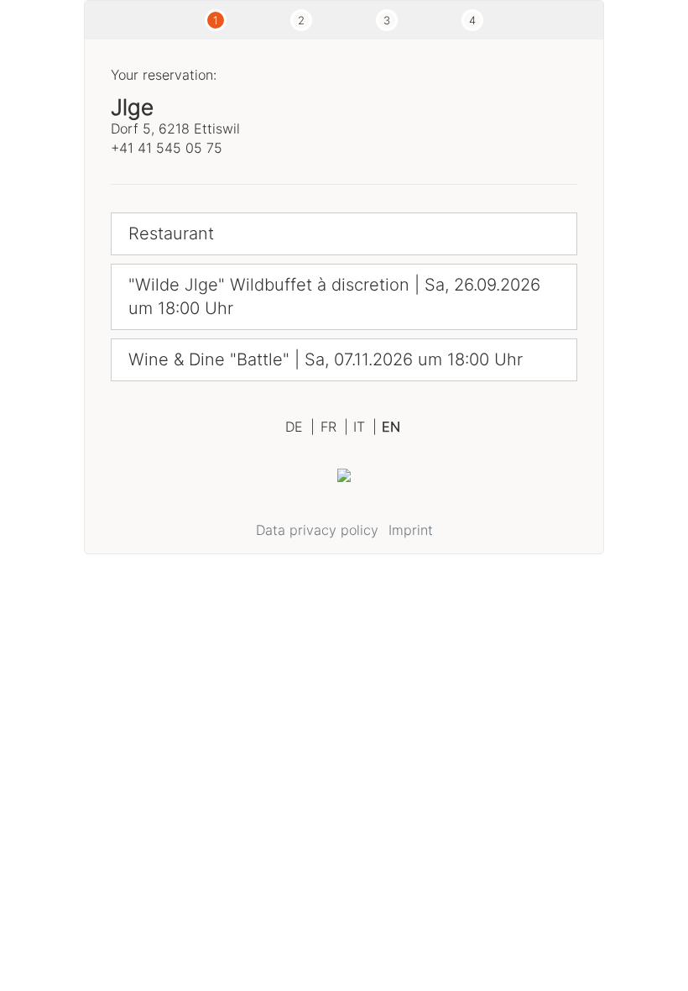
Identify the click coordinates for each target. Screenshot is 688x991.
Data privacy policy (317, 530)
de (300, 426)
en (391, 426)
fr (334, 426)
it (365, 426)
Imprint (410, 530)
